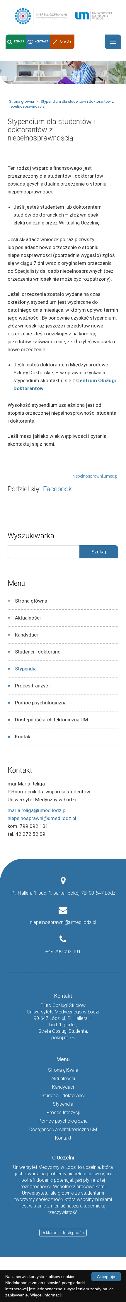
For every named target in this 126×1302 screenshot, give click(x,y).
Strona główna (21, 101)
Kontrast (41, 41)
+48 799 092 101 (63, 951)
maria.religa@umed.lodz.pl (37, 810)
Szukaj (18, 41)
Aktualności (28, 618)
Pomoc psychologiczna (41, 703)
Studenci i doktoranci (38, 652)
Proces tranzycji (33, 686)
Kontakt (23, 737)
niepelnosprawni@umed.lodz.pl (42, 818)
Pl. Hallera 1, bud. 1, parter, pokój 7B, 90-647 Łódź (63, 893)
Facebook (57, 489)
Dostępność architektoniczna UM (51, 720)
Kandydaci (26, 635)
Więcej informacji (46, 1295)
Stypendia (26, 669)
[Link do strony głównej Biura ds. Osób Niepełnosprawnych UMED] (62, 15)
